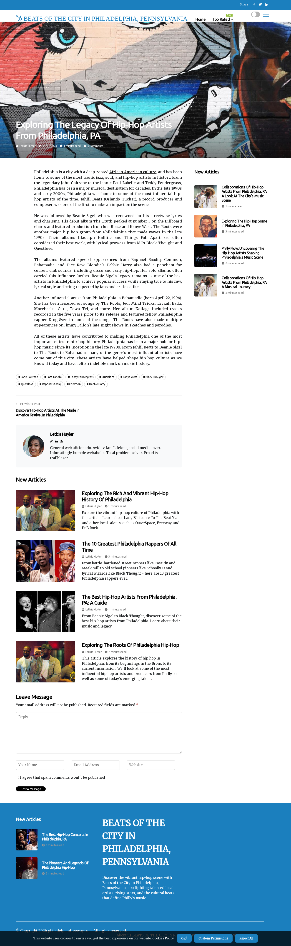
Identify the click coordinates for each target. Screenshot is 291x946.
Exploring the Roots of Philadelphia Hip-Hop (130, 645)
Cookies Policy (163, 938)
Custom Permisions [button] (213, 938)
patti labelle (54, 376)
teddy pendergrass (81, 376)
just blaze (108, 376)
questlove (27, 384)
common (74, 384)
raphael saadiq (51, 384)
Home (201, 19)
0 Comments (95, 145)
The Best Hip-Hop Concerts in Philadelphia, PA (65, 836)
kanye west (130, 376)
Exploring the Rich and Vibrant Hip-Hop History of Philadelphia (125, 496)
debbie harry (97, 384)
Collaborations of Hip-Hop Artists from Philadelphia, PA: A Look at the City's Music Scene (244, 193)
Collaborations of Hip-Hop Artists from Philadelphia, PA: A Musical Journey (244, 282)
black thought (154, 376)
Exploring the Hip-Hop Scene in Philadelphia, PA (244, 223)
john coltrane (29, 376)
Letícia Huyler (28, 145)
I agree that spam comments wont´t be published (62, 778)
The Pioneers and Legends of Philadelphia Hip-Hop (65, 865)
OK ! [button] (184, 938)
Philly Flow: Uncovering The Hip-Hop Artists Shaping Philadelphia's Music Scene (243, 252)
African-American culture (132, 172)
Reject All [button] (246, 938)
